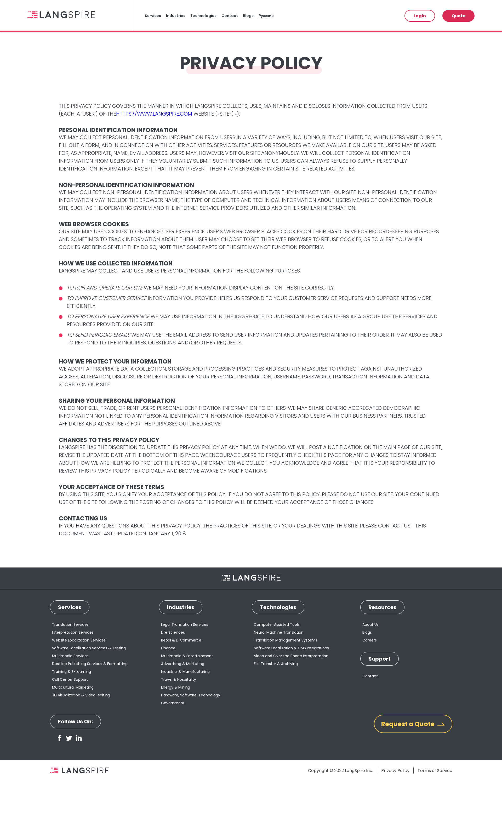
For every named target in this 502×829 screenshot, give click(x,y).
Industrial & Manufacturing (185, 671)
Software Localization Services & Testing (89, 648)
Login (420, 16)
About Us (370, 624)
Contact (229, 15)
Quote (458, 16)
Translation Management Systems (285, 640)
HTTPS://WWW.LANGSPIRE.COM (154, 113)
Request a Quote (408, 724)
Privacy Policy (395, 771)
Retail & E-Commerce (181, 640)
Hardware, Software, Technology (190, 695)
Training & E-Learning (71, 671)
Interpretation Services (73, 632)
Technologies (203, 15)
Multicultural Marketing (73, 687)
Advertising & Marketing (182, 663)
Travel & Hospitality (178, 679)
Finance (168, 648)
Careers (369, 640)
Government (173, 703)
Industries (175, 15)
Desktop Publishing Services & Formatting (90, 663)
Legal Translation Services (184, 624)
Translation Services (70, 624)
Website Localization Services (79, 640)
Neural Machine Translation (279, 632)
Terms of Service (435, 771)
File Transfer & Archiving (276, 663)
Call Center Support (70, 679)
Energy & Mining (175, 687)
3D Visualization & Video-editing (81, 695)
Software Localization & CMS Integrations (291, 648)
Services (153, 15)
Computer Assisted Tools (277, 624)
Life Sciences (173, 632)
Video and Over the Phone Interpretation (291, 655)
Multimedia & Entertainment (187, 655)
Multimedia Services (70, 655)
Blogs (248, 15)
